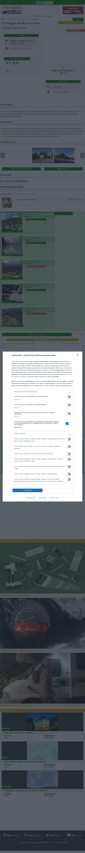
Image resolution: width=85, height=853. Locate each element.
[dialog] (42, 426)
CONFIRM (27, 490)
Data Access (42, 498)
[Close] (78, 355)
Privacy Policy (54, 498)
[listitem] (42, 392)
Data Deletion (30, 498)
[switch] (68, 396)
